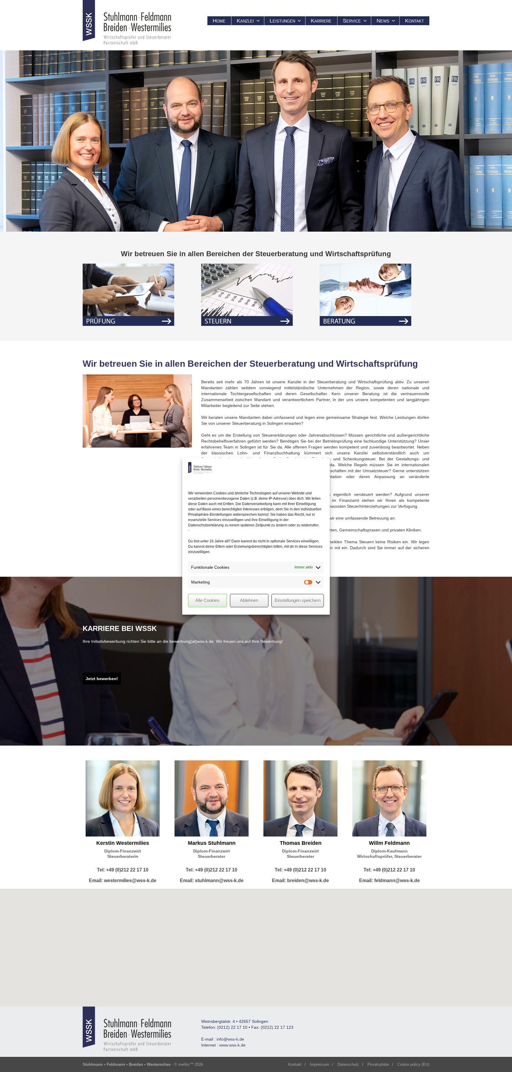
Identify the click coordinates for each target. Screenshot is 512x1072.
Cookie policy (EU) (413, 1064)
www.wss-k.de (232, 1045)
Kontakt (414, 21)
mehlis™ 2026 (190, 1064)
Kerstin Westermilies (122, 843)
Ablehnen (249, 600)
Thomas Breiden (300, 843)
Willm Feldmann (389, 843)
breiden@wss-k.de (308, 880)
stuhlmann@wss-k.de (219, 880)
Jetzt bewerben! (102, 678)
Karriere (321, 21)
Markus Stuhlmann (212, 843)
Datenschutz (348, 1064)
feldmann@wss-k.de (397, 880)
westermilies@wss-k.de (130, 880)
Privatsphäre (378, 1064)
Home (219, 21)
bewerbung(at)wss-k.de (191, 641)
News (383, 21)
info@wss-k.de (230, 1039)
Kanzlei (245, 21)
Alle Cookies (207, 600)
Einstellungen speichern (298, 600)
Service (352, 21)
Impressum (319, 1064)
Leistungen (282, 21)
